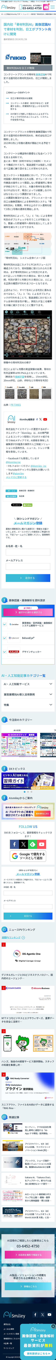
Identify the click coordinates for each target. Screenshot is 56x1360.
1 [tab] (24, 792)
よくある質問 (9, 1329)
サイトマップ (9, 1348)
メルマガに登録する (16, 477)
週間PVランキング (11, 937)
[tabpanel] (28, 781)
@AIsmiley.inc (13, 462)
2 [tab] (28, 792)
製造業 (21, 496)
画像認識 (40, 74)
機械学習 (19, 376)
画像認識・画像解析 (27, 490)
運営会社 (7, 1324)
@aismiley (18, 473)
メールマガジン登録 (11, 1333)
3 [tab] (31, 792)
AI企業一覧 (8, 1343)
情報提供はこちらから (12, 1338)
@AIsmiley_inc (38, 466)
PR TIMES (15, 404)
